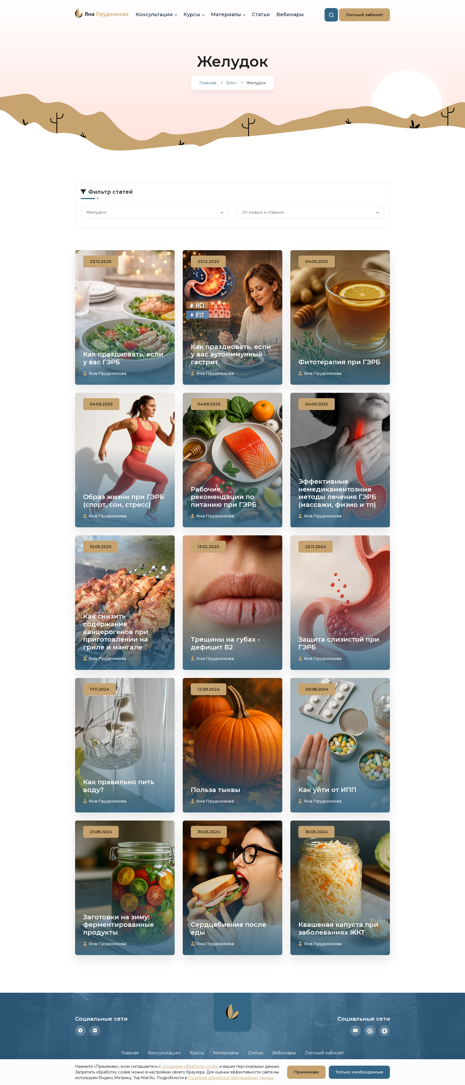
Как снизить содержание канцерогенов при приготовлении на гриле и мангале (115, 631)
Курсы (192, 14)
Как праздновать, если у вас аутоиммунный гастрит (231, 354)
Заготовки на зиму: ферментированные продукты (118, 924)
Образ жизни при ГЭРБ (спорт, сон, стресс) (123, 500)
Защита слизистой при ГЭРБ (338, 643)
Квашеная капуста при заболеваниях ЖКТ (338, 928)
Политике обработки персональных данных (230, 1077)
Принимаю (303, 1072)
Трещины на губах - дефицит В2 (225, 643)
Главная (130, 1052)
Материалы (226, 14)
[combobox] (154, 212)
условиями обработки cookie (190, 1066)
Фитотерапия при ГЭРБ (339, 362)
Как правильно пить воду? (118, 786)
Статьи (261, 14)
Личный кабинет (361, 14)
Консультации (154, 14)
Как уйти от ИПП (327, 790)
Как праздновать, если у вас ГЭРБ (123, 358)
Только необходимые (359, 1072)
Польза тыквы (215, 790)
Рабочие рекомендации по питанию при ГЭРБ (223, 497)
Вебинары (290, 14)
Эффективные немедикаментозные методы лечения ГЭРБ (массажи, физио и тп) (337, 493)
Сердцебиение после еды (228, 928)
